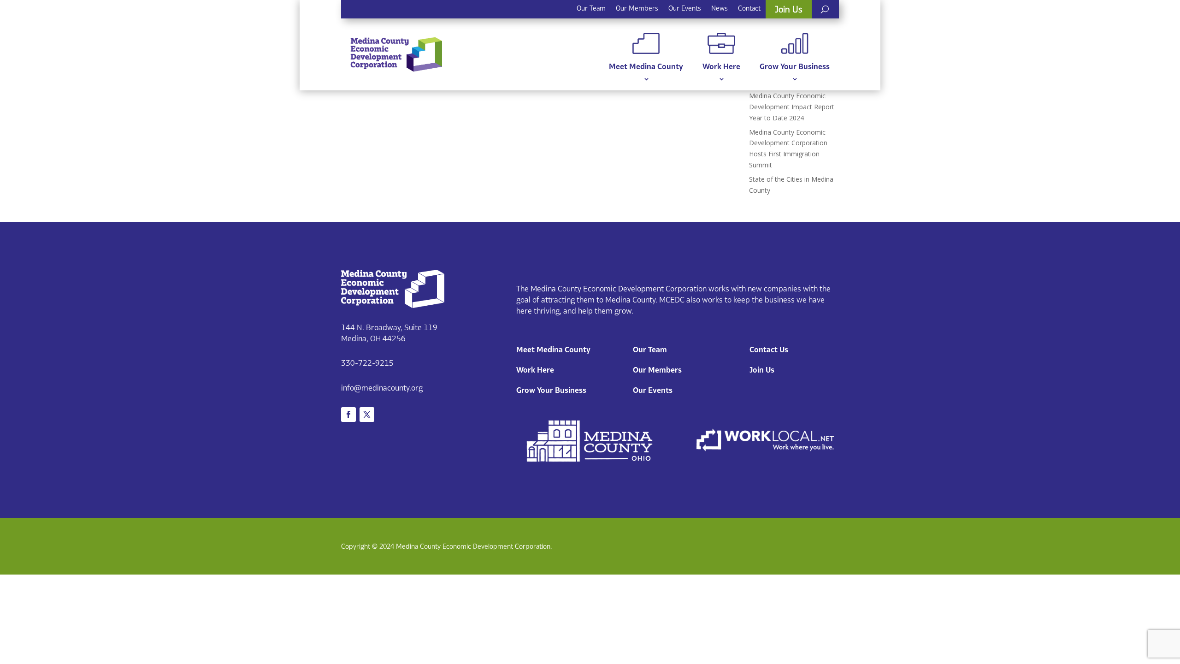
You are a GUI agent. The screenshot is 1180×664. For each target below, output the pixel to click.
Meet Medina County (646, 66)
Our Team (591, 8)
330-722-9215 (367, 363)
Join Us (788, 9)
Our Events (684, 8)
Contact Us (768, 349)
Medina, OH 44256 (373, 338)
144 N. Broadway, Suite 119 (389, 327)
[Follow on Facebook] (348, 414)
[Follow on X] (367, 414)
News (719, 8)
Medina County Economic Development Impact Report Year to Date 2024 (791, 106)
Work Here (721, 66)
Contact (749, 8)
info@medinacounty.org (382, 387)
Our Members (637, 8)
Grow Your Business (795, 66)
